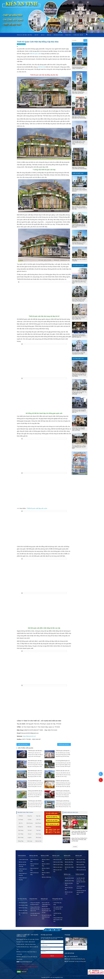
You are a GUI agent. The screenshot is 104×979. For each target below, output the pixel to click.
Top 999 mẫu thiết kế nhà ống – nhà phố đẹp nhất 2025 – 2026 (81, 881)
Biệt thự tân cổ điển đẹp (69, 868)
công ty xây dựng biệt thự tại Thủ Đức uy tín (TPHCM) (79, 393)
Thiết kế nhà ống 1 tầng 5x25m (81, 887)
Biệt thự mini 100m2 (69, 878)
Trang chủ (19, 34)
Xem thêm (75, 846)
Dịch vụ (42, 34)
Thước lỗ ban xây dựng (57, 903)
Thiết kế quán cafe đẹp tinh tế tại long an (63, 750)
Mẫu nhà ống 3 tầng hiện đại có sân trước (24, 744)
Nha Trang (38, 834)
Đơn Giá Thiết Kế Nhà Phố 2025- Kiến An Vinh (46, 910)
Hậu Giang (20, 830)
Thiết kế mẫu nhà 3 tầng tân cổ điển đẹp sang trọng (78, 142)
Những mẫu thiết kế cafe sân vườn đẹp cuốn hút (35, 790)
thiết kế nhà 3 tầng (23, 910)
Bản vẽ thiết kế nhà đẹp (23, 913)
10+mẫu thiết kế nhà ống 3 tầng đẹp (35, 914)
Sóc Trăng (20, 834)
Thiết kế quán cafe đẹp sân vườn (37, 508)
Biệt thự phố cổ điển (81, 867)
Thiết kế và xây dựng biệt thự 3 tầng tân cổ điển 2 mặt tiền (79, 411)
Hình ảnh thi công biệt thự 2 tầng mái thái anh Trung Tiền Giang (79, 375)
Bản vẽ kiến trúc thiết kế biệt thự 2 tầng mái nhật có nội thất (79, 208)
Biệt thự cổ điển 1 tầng (46, 860)
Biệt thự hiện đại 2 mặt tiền (34, 864)
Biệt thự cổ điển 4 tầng (46, 873)
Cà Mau (29, 819)
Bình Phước (38, 823)
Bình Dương (29, 823)
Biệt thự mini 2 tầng (69, 880)
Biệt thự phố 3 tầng (81, 862)
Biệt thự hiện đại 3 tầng (34, 873)
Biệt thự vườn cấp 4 (57, 867)
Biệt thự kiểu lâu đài (69, 859)
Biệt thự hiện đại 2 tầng (34, 869)
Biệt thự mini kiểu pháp (69, 884)
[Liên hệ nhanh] (96, 971)
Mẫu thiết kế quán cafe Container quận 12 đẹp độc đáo (35, 770)
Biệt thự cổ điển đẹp (46, 877)
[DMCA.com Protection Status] (22, 971)
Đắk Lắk (29, 826)
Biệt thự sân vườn (57, 859)
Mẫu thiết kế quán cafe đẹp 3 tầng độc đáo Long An (35, 760)
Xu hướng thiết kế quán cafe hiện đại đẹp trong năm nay (63, 760)
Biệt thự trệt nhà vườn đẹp (22, 865)
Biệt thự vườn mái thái (57, 870)
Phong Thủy (68, 34)
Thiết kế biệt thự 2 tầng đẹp (23, 869)
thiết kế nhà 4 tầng (23, 907)
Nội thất (36, 34)
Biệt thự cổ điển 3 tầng (46, 869)
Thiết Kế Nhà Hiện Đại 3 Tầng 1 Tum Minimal (78, 68)
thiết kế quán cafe (35, 53)
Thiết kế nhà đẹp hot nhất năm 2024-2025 (81, 892)
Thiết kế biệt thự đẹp (23, 859)
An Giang (21, 819)
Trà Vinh (29, 830)
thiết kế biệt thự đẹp (28, 964)
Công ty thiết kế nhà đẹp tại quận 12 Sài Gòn (57, 919)
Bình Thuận (20, 837)
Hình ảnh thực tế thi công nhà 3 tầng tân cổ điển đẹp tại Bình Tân (79, 318)
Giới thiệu (24, 34)
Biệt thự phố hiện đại (81, 869)
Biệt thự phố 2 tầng (81, 859)
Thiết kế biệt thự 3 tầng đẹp (23, 874)
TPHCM (21, 816)
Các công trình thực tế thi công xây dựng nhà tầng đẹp (79, 282)
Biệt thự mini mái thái (69, 888)
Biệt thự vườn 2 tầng (58, 864)
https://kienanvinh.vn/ (29, 736)
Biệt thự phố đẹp (80, 864)
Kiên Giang (38, 826)
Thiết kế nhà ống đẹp (57, 914)
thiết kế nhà (41, 67)
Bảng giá (49, 34)
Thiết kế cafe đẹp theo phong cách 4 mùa (63, 780)
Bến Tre (20, 823)
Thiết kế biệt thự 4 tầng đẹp (23, 878)
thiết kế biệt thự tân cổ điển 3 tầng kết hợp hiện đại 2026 (79, 226)
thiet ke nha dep (24, 969)
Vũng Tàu (29, 816)
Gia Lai (29, 834)
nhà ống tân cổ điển (23, 905)
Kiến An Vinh (38, 841)
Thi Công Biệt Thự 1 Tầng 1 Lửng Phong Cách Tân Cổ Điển (79, 447)
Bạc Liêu (38, 816)
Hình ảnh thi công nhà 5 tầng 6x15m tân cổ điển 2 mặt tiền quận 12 (79, 336)
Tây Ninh (38, 830)
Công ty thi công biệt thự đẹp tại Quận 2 (35, 903)
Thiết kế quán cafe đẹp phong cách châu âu (63, 790)
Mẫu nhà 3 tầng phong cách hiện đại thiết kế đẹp (79, 168)
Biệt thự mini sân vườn (69, 892)
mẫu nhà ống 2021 (23, 902)
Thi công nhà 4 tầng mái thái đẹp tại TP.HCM (78, 353)
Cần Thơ (38, 819)
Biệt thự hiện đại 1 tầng (34, 860)
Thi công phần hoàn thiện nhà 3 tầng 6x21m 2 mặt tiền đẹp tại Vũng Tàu (79, 300)
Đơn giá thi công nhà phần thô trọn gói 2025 (46, 917)
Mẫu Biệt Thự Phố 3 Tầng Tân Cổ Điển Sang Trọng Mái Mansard (79, 190)
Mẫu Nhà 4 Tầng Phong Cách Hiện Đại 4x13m (78, 92)
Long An (29, 837)
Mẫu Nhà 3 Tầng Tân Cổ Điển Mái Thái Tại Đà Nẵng (79, 117)
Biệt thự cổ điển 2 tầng (46, 864)
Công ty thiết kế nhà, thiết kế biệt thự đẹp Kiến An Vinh (35, 908)
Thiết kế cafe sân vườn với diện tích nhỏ (63, 770)
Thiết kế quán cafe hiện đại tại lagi (35, 750)
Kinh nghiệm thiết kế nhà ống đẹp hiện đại (58, 908)
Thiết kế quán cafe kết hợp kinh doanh (63, 800)
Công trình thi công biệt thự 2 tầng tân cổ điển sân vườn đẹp (78, 429)
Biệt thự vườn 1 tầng (58, 862)
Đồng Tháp (20, 841)
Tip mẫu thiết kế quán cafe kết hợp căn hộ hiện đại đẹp (35, 780)
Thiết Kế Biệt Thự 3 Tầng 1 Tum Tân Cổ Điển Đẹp (79, 243)
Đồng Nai (21, 826)
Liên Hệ (81, 34)
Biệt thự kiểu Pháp (69, 862)
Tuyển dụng (76, 34)
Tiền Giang (38, 837)
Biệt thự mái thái (22, 862)
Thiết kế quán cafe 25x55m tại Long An (64, 744)
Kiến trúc (29, 34)
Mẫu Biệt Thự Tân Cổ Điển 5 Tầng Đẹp (79, 260)
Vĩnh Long (29, 841)
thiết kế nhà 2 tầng (25, 966)
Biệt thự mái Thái (69, 864)
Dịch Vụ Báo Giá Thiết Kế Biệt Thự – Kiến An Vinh (46, 904)
